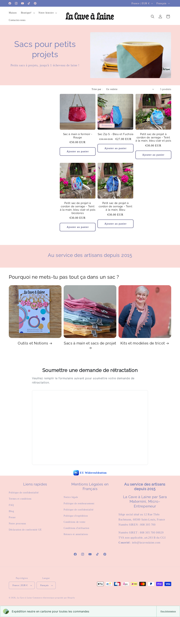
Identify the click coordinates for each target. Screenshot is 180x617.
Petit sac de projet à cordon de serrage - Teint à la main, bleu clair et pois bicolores (77, 208)
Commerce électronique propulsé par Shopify (54, 598)
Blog (11, 511)
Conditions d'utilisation (76, 528)
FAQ (11, 505)
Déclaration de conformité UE (25, 529)
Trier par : (97, 89)
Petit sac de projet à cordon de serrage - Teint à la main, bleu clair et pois (153, 137)
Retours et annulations (76, 534)
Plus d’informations (168, 611)
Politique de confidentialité (24, 492)
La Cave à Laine (24, 598)
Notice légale (71, 497)
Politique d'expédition (76, 515)
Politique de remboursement (79, 503)
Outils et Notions (33, 343)
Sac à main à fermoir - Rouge (77, 136)
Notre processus (17, 523)
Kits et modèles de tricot (142, 343)
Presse (12, 517)
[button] (27, 13)
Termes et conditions (20, 498)
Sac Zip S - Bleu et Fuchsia (115, 134)
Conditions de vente (74, 522)
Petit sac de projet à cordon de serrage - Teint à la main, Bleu (115, 206)
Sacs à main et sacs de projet (90, 343)
